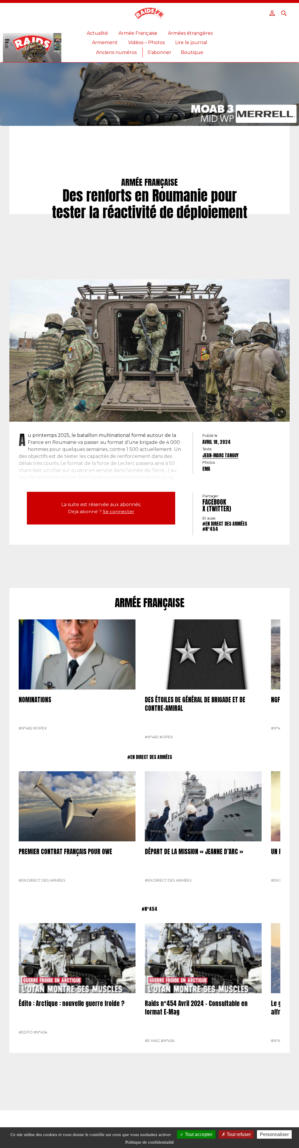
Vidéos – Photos (146, 42)
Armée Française (138, 33)
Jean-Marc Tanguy (220, 455)
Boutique (192, 52)
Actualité (97, 33)
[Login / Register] (272, 13)
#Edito (26, 1032)
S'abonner (159, 52)
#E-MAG (152, 1040)
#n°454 (210, 528)
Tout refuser (238, 1134)
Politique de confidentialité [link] (149, 1142)
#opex (40, 728)
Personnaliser (274, 1134)
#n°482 (26, 728)
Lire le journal (191, 42)
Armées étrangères (190, 33)
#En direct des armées (224, 523)
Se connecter (118, 511)
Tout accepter (198, 1134)
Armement (105, 42)
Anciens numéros (116, 52)
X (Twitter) (216, 508)
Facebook (214, 502)
